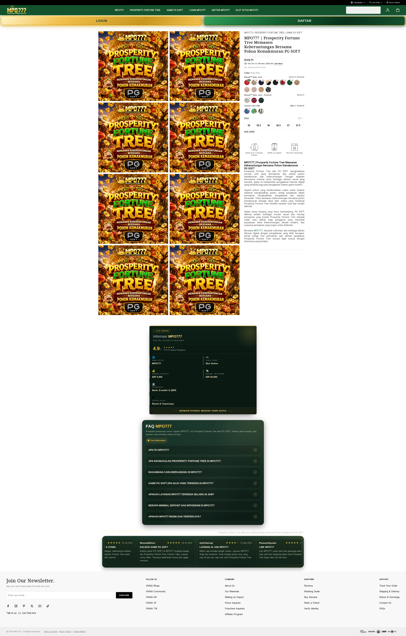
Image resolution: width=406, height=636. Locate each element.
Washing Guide (312, 591)
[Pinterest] (25, 606)
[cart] (398, 10)
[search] (363, 10)
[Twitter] (33, 606)
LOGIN (101, 21)
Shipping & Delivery (389, 591)
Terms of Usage (50, 631)
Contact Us (385, 602)
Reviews (308, 585)
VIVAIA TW (151, 608)
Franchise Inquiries (235, 608)
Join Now (278, 63)
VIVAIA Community (156, 591)
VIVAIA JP (151, 602)
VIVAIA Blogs (153, 585)
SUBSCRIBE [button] (124, 595)
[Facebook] (9, 606)
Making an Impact (234, 597)
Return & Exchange (389, 597)
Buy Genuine (310, 597)
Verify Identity (311, 608)
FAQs (382, 608)
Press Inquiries (233, 602)
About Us (230, 585)
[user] (388, 10)
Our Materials (232, 591)
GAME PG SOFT (294, 32)
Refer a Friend (311, 602)
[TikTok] (49, 606)
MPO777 (248, 32)
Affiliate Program (234, 614)
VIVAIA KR (151, 597)
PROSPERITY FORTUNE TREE (269, 32)
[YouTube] (41, 606)
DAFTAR (304, 21)
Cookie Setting (79, 631)
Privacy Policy (65, 631)
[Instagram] (17, 606)
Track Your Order (388, 585)
